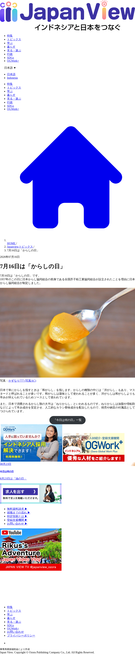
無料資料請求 (17, 508)
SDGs (10, 57)
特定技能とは (17, 516)
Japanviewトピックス (20, 246)
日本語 (11, 74)
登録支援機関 (17, 519)
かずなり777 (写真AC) (22, 380)
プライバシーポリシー (21, 635)
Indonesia (12, 77)
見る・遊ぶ (14, 50)
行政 (10, 54)
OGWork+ (13, 60)
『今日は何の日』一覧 (67, 419)
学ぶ (10, 43)
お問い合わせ (17, 523)
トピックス (14, 39)
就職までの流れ (18, 512)
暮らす (11, 46)
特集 (10, 35)
